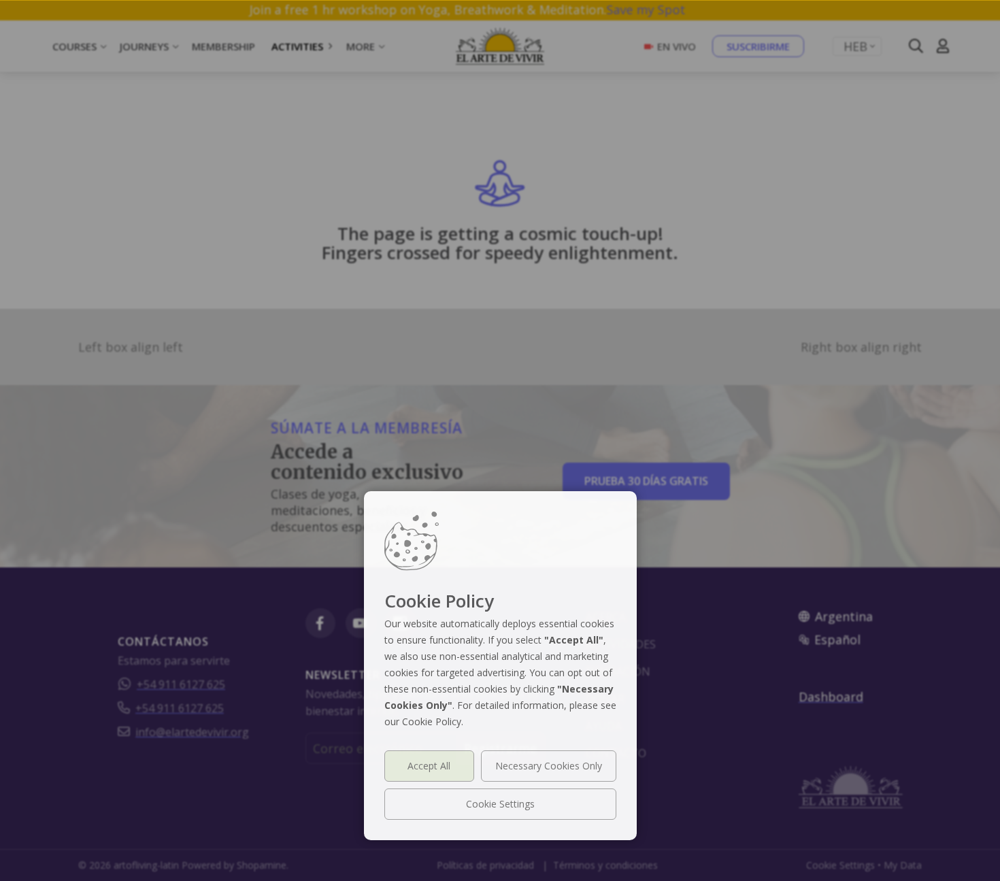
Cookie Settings (500, 803)
